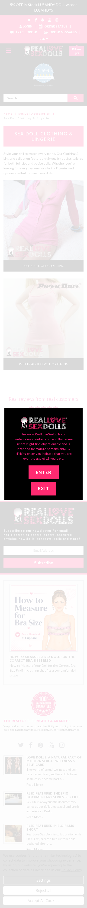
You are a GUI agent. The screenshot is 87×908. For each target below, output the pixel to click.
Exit (43, 488)
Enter (44, 472)
